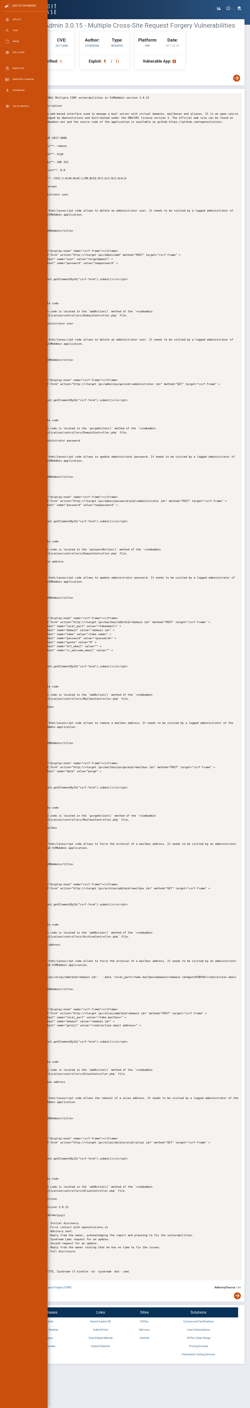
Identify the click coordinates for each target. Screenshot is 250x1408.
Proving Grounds (198, 1346)
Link (238, 1287)
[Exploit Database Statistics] (218, 8)
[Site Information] (229, 8)
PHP (147, 45)
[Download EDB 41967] (106, 61)
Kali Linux (144, 1329)
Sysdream (92, 45)
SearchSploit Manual (101, 1337)
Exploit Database (24, 5)
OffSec (144, 1321)
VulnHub (144, 1337)
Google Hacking (49, 1329)
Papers (49, 1337)
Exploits (48, 1321)
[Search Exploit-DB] (239, 8)
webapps (117, 45)
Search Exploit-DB (100, 1321)
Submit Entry (100, 1329)
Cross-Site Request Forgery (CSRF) (51, 1287)
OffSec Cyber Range (198, 1337)
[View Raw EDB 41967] (117, 61)
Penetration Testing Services (198, 1354)
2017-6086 (61, 45)
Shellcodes (49, 1346)
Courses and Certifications (198, 1321)
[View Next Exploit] (236, 78)
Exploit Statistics (100, 1346)
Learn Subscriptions (198, 1329)
